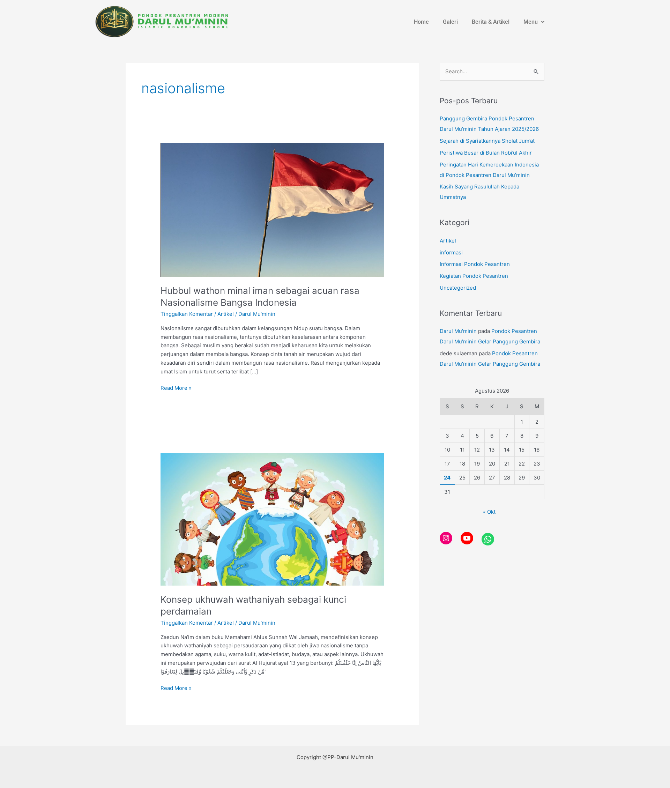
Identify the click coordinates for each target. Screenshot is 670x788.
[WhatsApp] (488, 539)
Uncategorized (458, 287)
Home (421, 21)
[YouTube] (467, 538)
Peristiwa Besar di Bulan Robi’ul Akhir (486, 152)
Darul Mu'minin (458, 331)
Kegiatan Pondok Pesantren (474, 276)
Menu (531, 21)
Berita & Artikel (491, 21)
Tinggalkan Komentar (187, 314)
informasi (451, 252)
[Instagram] (446, 538)
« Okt (489, 511)
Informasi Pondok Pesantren (475, 264)
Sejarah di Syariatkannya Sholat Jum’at (487, 140)
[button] (534, 22)
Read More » (176, 387)
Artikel (225, 314)
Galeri (450, 21)
